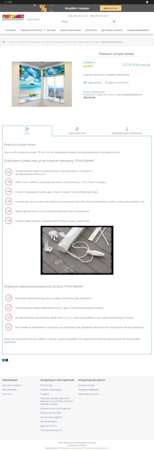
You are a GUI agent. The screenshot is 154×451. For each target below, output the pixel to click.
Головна (10, 30)
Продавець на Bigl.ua (77, 445)
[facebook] (3, 360)
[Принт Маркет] (13, 17)
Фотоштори (46, 385)
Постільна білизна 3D (51, 430)
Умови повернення (138, 30)
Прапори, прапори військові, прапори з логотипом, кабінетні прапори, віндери (56, 401)
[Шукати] (114, 21)
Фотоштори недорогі (51, 417)
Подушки (44, 393)
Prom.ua (92, 442)
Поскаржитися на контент (71, 448)
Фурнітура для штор (88, 393)
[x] (7, 360)
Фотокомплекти (48, 421)
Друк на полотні (48, 425)
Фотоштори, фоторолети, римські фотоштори (52, 42)
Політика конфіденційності (97, 448)
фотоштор (66, 317)
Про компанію (9, 389)
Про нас (51, 30)
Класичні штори (86, 385)
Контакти (91, 30)
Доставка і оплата (112, 30)
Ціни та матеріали (70, 30)
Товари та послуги (31, 30)
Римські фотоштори (88, 42)
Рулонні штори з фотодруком (55, 408)
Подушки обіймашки (88, 389)
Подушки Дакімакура (50, 389)
